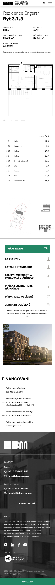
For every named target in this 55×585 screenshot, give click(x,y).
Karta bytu (12, 259)
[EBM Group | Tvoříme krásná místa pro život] (8, 3)
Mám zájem (27, 582)
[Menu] (50, 3)
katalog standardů (18, 267)
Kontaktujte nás (27, 504)
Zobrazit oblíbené (17, 305)
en (44, 3)
